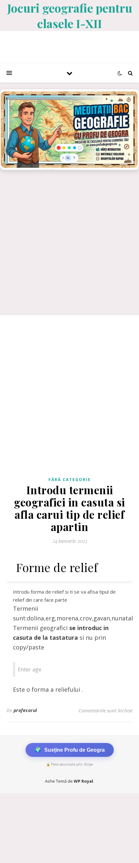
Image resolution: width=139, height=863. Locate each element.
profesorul (25, 710)
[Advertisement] (69, 245)
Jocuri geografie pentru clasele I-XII (69, 15)
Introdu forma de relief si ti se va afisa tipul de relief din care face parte (64, 595)
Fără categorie (69, 479)
